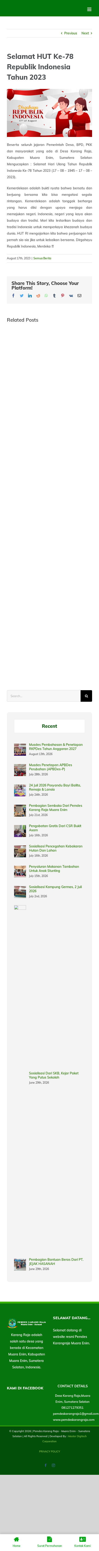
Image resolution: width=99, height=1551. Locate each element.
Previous (70, 33)
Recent (49, 726)
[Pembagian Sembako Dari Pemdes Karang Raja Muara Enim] (20, 808)
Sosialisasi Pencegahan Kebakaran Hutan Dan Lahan (55, 848)
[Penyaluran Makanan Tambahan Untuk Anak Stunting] (20, 869)
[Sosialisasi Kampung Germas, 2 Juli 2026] (20, 889)
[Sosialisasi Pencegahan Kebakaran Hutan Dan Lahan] (20, 849)
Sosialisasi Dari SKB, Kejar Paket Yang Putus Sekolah (54, 1075)
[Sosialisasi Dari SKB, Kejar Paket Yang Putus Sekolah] (20, 908)
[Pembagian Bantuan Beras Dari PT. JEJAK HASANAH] (20, 1262)
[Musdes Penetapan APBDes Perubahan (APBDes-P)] (20, 767)
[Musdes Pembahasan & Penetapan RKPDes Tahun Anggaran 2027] (20, 747)
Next (85, 33)
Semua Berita (42, 258)
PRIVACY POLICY (49, 1451)
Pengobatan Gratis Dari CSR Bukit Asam (55, 828)
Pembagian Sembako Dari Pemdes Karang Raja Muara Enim (55, 808)
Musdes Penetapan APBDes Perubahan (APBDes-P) (50, 767)
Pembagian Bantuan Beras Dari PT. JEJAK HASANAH (56, 1262)
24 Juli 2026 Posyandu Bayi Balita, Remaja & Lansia (55, 787)
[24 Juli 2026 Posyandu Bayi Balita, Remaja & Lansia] (20, 788)
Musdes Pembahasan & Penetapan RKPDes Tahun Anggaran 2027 (56, 747)
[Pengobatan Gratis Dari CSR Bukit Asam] (20, 828)
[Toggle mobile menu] (89, 9)
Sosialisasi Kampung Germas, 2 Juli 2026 (55, 889)
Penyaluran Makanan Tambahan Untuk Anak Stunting (54, 869)
